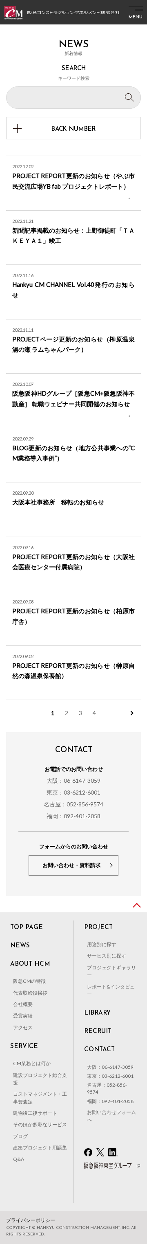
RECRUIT (97, 1031)
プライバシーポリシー (30, 1220)
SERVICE (24, 1047)
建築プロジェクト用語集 (40, 1148)
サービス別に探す (106, 956)
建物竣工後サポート (35, 1113)
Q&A (18, 1159)
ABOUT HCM (30, 964)
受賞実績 (23, 1016)
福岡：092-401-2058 (73, 815)
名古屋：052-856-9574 (73, 804)
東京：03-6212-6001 (73, 792)
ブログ (20, 1136)
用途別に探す (101, 944)
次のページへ (131, 713)
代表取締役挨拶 (30, 993)
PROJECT (98, 928)
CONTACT (99, 1050)
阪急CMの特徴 (29, 981)
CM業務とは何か (32, 1063)
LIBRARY (97, 1013)
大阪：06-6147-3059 (73, 780)
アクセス (23, 1027)
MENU (136, 17)
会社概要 (23, 1004)
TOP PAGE (26, 928)
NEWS (20, 946)
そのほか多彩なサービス (40, 1124)
